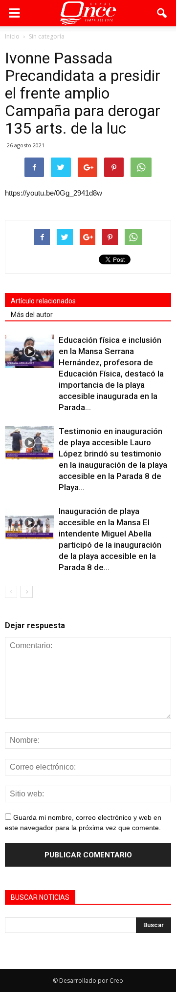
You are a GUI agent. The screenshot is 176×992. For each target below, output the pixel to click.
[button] (162, 13)
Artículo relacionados (43, 301)
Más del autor (32, 314)
